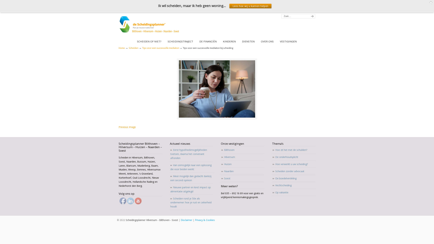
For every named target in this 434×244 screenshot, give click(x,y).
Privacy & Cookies (205, 220)
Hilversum (229, 157)
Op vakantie (281, 192)
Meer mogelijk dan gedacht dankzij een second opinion (190, 178)
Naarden (229, 171)
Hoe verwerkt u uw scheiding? (291, 164)
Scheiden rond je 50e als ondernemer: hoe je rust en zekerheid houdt (191, 202)
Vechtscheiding (283, 185)
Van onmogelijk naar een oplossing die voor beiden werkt (191, 167)
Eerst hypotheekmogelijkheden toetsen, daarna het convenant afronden (188, 154)
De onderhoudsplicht (286, 157)
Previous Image (127, 127)
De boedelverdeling (286, 178)
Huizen (228, 164)
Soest (227, 178)
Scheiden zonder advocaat (289, 171)
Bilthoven (229, 149)
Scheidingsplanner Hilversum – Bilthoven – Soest (150, 26)
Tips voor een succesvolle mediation (160, 48)
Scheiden (133, 48)
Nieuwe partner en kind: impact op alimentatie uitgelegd (190, 189)
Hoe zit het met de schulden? (291, 149)
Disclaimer (186, 220)
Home (122, 48)
